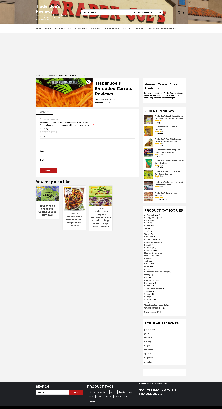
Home (38, 75)
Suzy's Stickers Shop (158, 383)
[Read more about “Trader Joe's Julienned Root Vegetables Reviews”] (74, 210)
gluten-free (122, 392)
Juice (146, 228)
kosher (91, 396)
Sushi (146, 302)
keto (130, 392)
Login (183, 12)
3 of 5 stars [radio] (48, 132)
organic (99, 396)
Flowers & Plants (151, 253)
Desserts (148, 250)
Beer (146, 223)
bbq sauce (148, 358)
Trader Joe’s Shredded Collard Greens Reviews (47, 210)
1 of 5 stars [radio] (41, 132)
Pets (146, 277)
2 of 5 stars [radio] (45, 132)
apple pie (148, 354)
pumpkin (148, 362)
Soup (146, 297)
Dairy (146, 245)
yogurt (147, 333)
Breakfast (148, 236)
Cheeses (148, 247)
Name (42, 151)
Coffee (147, 225)
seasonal (108, 396)
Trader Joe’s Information (160, 29)
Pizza (146, 258)
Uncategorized (151, 312)
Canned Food (150, 239)
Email (42, 160)
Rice (146, 269)
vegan (126, 396)
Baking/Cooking (151, 217)
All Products (62, 29)
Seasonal (80, 29)
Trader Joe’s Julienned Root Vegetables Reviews (74, 221)
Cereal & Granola (151, 242)
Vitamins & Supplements (155, 305)
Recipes (139, 29)
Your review (45, 136)
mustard (148, 337)
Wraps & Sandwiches (153, 308)
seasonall (117, 396)
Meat (146, 274)
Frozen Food (74, 214)
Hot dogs (148, 341)
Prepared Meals (151, 280)
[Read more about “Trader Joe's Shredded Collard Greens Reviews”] (47, 199)
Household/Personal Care (155, 272)
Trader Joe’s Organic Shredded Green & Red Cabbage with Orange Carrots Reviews (101, 219)
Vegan (94, 29)
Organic (127, 29)
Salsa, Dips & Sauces (153, 288)
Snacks (147, 294)
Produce (54, 75)
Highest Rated (43, 29)
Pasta (146, 266)
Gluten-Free (110, 29)
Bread (147, 263)
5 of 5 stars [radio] (55, 132)
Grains (147, 261)
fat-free (112, 392)
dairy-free (92, 392)
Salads (147, 285)
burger (147, 345)
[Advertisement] (111, 54)
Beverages (149, 220)
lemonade (148, 349)
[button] (88, 82)
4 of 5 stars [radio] (52, 132)
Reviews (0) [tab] (44, 112)
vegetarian (92, 401)
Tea (146, 231)
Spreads (148, 299)
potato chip (149, 329)
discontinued (102, 392)
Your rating (44, 128)
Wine (146, 234)
